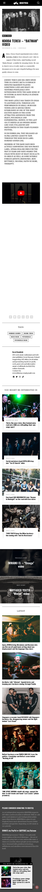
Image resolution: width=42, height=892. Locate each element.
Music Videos (7, 36)
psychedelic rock (21, 340)
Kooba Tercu (28, 333)
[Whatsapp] (23, 316)
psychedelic (26, 337)
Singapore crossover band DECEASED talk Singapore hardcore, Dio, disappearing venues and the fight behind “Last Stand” (20, 719)
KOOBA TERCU (12, 57)
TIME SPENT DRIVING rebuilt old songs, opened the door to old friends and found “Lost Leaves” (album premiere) (20, 793)
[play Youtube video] (21, 193)
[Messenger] (14, 316)
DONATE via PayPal (9, 830)
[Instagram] (20, 377)
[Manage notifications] (37, 887)
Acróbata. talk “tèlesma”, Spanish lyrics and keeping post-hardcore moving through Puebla (19, 683)
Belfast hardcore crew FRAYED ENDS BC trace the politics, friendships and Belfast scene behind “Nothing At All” (20, 756)
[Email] (31, 316)
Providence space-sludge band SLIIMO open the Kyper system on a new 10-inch (21, 881)
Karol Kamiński (17, 352)
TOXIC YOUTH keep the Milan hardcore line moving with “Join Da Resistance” (19, 534)
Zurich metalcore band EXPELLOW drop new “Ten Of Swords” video (20, 462)
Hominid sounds (15, 333)
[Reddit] (27, 316)
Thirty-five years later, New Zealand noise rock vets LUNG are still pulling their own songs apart (22, 870)
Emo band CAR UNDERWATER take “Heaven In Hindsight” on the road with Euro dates (21, 498)
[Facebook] (10, 316)
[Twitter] (18, 316)
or (18, 830)
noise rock (15, 337)
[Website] (23, 377)
